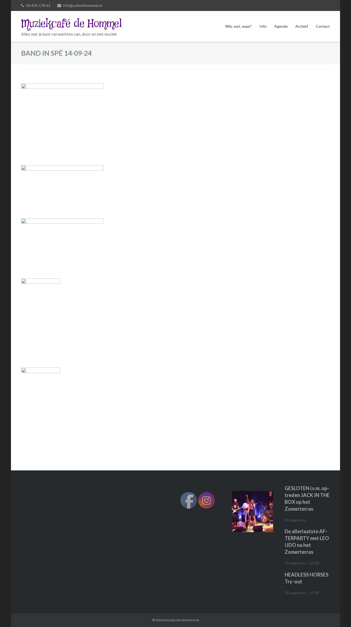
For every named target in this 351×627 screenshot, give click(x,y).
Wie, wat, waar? (238, 26)
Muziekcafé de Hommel (181, 620)
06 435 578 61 (38, 5)
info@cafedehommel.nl (82, 5)
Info (263, 26)
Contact (323, 26)
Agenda (281, 26)
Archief (301, 26)
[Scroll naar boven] (337, 614)
